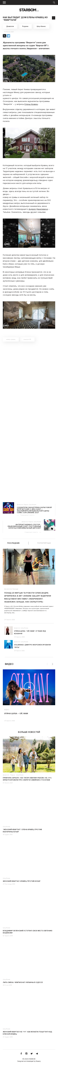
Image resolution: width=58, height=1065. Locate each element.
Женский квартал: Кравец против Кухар (21, 881)
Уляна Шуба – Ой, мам (16, 713)
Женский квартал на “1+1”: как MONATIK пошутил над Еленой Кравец (27, 1033)
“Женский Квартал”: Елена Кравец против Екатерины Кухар (22, 830)
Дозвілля (10, 26)
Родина (25, 26)
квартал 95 (27, 339)
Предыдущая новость (27, 515)
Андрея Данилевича (38, 209)
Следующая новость (31, 532)
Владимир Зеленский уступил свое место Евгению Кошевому (27, 932)
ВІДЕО (6, 710)
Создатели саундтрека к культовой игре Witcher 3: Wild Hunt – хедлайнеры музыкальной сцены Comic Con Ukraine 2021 (34, 510)
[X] (4, 36)
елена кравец (10, 339)
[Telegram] (8, 36)
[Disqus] (29, 383)
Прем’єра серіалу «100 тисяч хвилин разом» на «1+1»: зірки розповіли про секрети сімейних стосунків (27, 779)
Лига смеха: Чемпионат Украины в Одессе (23, 982)
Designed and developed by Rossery (29, 1061)
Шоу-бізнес (41, 26)
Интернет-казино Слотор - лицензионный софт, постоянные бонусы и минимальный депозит (24, 526)
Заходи (15, 589)
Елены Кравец (31, 104)
